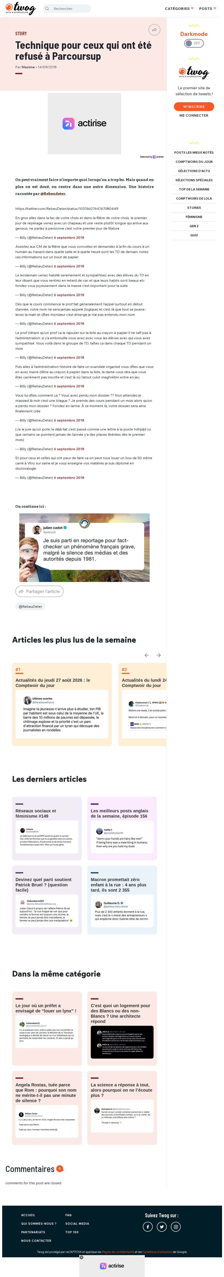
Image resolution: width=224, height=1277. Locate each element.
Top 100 (72, 1232)
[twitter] (162, 1227)
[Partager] (154, 29)
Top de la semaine (194, 189)
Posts (205, 8)
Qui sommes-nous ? (39, 1223)
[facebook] (148, 1227)
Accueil (28, 1215)
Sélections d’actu (194, 171)
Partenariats (33, 1232)
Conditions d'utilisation (157, 1252)
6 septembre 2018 (69, 237)
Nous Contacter (36, 1240)
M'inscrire (194, 106)
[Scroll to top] (214, 1267)
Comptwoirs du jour (194, 162)
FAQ (68, 1215)
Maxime (29, 67)
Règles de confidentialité (118, 1252)
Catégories (177, 8)
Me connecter (194, 115)
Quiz (194, 235)
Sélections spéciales (194, 180)
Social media (77, 1223)
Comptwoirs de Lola (194, 198)
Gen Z (194, 226)
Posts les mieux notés (194, 153)
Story (21, 33)
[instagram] (176, 1227)
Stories (194, 208)
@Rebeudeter (52, 193)
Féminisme (194, 217)
